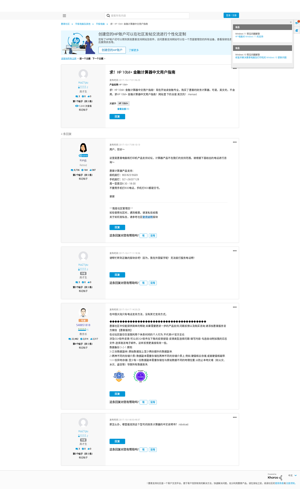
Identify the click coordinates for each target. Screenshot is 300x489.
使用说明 (147, 217)
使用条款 (279, 483)
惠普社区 (65, 23)
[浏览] (63, 16)
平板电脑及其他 (82, 23)
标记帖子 (83, 109)
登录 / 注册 (231, 15)
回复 (117, 116)
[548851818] (83, 312)
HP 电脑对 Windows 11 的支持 (249, 36)
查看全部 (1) (123, 109)
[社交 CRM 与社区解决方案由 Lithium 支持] (275, 476)
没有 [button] (152, 235)
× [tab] (291, 22)
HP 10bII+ (123, 103)
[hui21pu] (83, 74)
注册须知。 (291, 483)
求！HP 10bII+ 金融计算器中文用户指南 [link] (129, 23)
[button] (235, 68)
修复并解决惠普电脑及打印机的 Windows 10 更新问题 (261, 57)
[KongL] (83, 147)
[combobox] (147, 15)
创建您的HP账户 (112, 50)
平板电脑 (100, 23)
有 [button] (143, 235)
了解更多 (134, 50)
